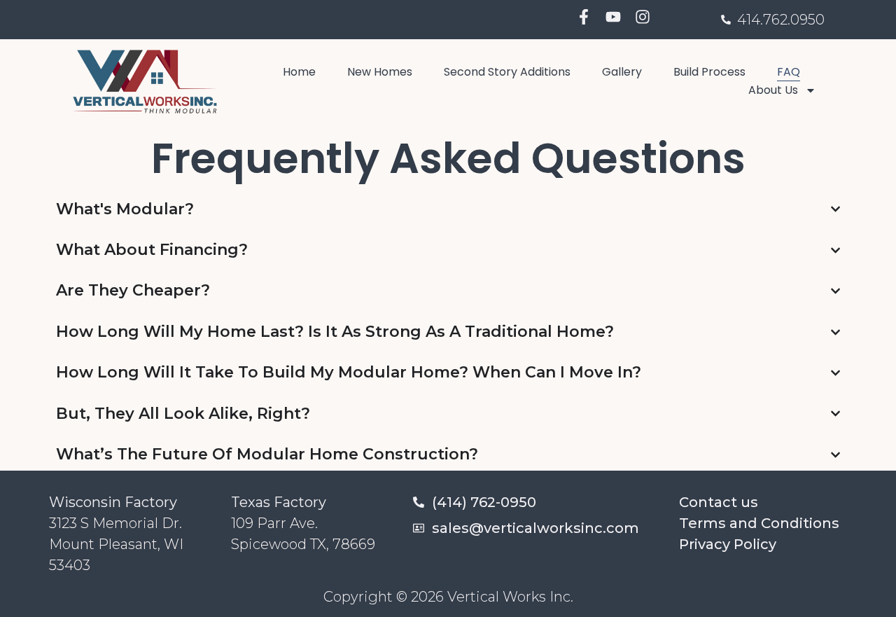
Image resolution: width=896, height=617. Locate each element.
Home (299, 72)
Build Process (709, 72)
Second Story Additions (507, 72)
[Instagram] (642, 17)
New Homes (379, 72)
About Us (773, 90)
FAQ (788, 72)
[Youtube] (613, 17)
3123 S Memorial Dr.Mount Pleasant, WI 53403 (116, 544)
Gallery (622, 72)
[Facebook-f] (584, 17)
